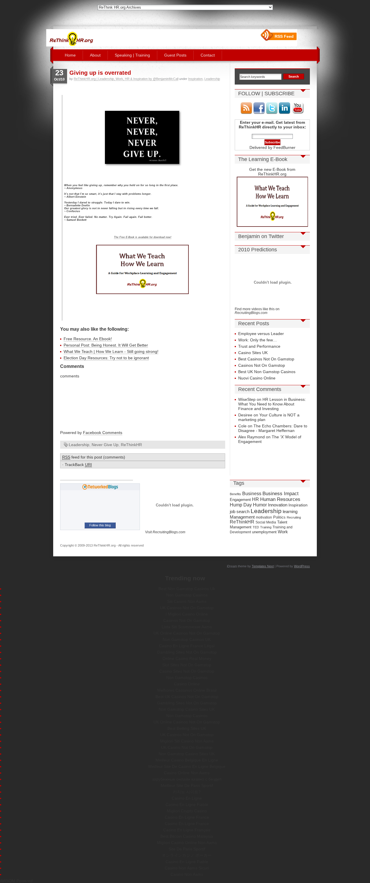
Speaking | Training (132, 55)
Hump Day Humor (248, 504)
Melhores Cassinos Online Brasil (187, 690)
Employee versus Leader (261, 333)
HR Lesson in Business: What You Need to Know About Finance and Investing (272, 404)
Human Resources (280, 499)
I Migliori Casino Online (187, 614)
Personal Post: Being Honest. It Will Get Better (106, 345)
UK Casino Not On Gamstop (186, 747)
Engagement (240, 499)
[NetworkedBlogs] (100, 488)
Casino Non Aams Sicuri (187, 868)
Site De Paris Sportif (187, 849)
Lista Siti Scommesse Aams (187, 626)
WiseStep (247, 399)
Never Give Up (105, 444)
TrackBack (78, 464)
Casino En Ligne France (187, 817)
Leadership (212, 79)
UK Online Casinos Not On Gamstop (186, 633)
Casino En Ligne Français (186, 830)
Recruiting (294, 517)
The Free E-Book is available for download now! (142, 237)
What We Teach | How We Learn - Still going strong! (111, 351)
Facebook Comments (102, 432)
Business (251, 493)
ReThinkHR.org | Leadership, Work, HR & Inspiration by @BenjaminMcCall (126, 79)
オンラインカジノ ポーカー (187, 855)
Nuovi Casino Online (256, 378)
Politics (279, 517)
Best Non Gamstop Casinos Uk (186, 588)
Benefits (235, 494)
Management (242, 517)
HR (255, 499)
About (95, 55)
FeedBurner (284, 147)
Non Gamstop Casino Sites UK (187, 709)
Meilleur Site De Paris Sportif (187, 785)
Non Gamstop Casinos (187, 595)
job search (239, 511)
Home (70, 55)
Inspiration (195, 79)
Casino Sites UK (253, 352)
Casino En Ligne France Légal (186, 645)
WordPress (302, 566)
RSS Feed (284, 36)
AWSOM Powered (16, 880)
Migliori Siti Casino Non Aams (187, 741)
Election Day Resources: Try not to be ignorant (106, 358)
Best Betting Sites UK (186, 728)
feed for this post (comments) (93, 457)
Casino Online (187, 684)
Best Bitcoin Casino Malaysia (186, 836)
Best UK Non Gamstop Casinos (266, 371)
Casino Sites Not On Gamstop (186, 671)
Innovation (277, 504)
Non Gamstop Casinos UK (187, 639)
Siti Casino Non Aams (186, 601)
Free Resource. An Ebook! (88, 338)
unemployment (264, 532)
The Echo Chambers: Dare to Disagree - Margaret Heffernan (272, 428)
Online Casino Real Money (186, 658)
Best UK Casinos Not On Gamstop (187, 696)
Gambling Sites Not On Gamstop (187, 652)
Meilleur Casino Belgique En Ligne (187, 760)
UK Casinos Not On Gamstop (187, 607)
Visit (165, 532)
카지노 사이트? (187, 792)
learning (290, 511)
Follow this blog (100, 525)
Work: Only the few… (257, 340)
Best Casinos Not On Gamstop (266, 359)
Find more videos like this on (257, 311)
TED (256, 527)
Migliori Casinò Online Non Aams (187, 842)
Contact (208, 55)
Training (265, 527)
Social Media (266, 522)
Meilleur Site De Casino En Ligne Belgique (186, 766)
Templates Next (263, 566)
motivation (264, 517)
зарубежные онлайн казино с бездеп (187, 779)
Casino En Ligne (187, 798)
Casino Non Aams (187, 874)
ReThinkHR (131, 444)
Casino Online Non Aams (187, 772)
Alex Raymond (251, 437)
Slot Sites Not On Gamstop (186, 665)
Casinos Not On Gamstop (261, 365)
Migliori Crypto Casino (187, 811)
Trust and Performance (259, 346)
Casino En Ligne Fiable (187, 804)
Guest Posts (175, 55)
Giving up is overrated (100, 73)
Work (283, 531)
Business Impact (280, 493)
